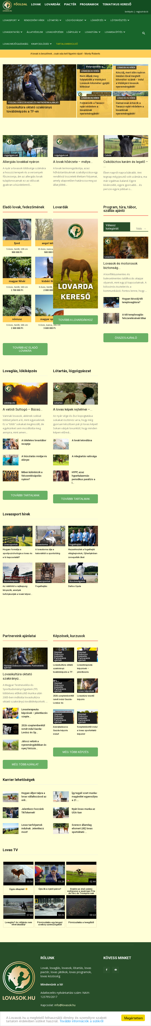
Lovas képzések (55, 31)
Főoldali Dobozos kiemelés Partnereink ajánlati (33, 102)
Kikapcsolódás (40, 43)
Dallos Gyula (74, 586)
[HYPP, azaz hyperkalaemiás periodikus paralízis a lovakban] (61, 476)
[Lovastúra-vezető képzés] (87, 685)
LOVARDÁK (52, 4)
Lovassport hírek (16, 514)
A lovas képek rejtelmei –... (72, 409)
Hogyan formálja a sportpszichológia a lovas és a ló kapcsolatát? (17, 553)
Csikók (108, 155)
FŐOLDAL (20, 4)
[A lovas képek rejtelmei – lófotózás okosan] (75, 394)
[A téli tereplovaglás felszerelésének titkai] (111, 318)
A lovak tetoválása (82, 440)
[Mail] (115, 970)
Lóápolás (72, 31)
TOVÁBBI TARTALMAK (25, 495)
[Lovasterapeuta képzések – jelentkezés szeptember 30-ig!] (10, 713)
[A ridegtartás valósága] (61, 460)
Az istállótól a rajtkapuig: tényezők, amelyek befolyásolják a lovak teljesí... (17, 590)
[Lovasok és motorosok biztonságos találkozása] (125, 248)
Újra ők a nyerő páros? (50, 889)
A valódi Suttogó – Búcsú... (22, 409)
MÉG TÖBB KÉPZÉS (75, 752)
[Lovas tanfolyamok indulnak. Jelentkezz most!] (10, 828)
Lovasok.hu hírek (90, 71)
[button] (143, 33)
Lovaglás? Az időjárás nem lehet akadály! (18, 923)
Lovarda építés (113, 31)
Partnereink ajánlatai (19, 636)
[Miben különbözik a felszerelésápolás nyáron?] (10, 476)
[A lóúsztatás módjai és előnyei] (10, 460)
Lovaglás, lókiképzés (20, 371)
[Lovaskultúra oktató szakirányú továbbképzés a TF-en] (39, 96)
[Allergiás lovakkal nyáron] (25, 146)
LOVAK (36, 4)
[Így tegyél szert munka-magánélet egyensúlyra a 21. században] (61, 796)
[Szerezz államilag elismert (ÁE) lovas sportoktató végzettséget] (61, 828)
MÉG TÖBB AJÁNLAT (25, 764)
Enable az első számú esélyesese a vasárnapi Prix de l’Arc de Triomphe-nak (81, 891)
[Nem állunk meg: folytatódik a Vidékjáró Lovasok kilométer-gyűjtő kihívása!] (94, 77)
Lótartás (52, 20)
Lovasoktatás (11, 31)
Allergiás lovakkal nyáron (21, 162)
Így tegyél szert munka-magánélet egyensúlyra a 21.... (85, 797)
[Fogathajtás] (50, 573)
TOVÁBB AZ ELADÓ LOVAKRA (25, 349)
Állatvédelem (35, 31)
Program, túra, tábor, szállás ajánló (120, 209)
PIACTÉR (70, 4)
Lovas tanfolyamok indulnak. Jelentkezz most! (32, 828)
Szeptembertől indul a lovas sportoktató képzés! (87, 730)
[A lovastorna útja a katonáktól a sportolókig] (50, 536)
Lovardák (60, 207)
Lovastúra (91, 31)
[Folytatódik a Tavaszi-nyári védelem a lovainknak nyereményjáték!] (94, 104)
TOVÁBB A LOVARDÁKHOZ (75, 319)
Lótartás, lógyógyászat (72, 371)
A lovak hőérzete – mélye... (73, 162)
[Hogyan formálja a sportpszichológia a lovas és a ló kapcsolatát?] (17, 536)
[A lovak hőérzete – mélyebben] (75, 146)
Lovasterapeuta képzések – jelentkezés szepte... (34, 713)
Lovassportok (11, 544)
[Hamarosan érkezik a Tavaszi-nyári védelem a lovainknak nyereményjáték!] (130, 104)
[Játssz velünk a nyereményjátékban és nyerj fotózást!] (10, 745)
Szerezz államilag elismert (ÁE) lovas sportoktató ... (82, 828)
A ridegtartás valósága (84, 456)
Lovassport (10, 20)
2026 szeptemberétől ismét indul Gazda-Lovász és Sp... (33, 729)
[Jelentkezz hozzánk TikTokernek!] (10, 812)
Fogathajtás (75, 544)
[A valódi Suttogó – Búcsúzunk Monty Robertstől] (25, 394)
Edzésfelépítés (11, 581)
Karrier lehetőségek (19, 780)
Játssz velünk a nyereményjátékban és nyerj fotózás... (33, 745)
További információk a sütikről (81, 1021)
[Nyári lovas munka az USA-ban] (61, 812)
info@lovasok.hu (65, 1005)
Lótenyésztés (118, 20)
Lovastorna (42, 544)
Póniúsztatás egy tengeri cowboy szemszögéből (50, 923)
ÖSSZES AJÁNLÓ (126, 337)
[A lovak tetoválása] (61, 444)
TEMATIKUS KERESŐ (116, 4)
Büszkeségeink (77, 581)
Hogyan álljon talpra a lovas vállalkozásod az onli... (33, 797)
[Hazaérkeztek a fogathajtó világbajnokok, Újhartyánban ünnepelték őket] (83, 536)
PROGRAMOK (89, 4)
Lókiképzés (97, 20)
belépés (129, 11)
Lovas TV (10, 850)
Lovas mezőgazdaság (15, 43)
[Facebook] (106, 970)
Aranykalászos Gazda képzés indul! (60, 730)
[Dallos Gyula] (83, 573)
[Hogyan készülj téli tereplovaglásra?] (111, 302)
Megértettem (133, 1017)
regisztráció (142, 11)
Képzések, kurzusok (69, 636)
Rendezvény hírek (34, 20)
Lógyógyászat (74, 20)
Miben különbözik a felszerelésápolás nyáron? (31, 476)
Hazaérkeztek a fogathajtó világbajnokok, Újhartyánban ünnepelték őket (82, 553)
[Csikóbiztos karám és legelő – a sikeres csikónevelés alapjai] (125, 146)
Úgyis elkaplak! (17, 889)
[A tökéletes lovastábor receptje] (10, 444)
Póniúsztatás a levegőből (81, 922)
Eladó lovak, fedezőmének (23, 207)
